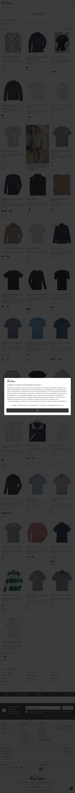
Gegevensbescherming (56, 405)
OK (37, 410)
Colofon (14, 405)
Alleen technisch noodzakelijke (28, 405)
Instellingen (43, 405)
